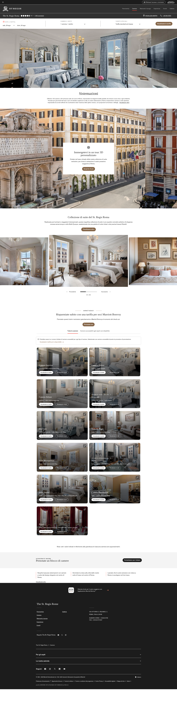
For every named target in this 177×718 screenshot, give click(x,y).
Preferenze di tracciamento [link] (43, 681)
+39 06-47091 (167, 15)
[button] (153, 2)
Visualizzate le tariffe (46, 372)
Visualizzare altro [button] (124, 102)
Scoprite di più (88, 169)
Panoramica (125, 8)
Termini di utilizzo (68, 681)
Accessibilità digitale (110, 681)
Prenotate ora (88, 324)
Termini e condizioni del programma (84, 681)
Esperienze (157, 8)
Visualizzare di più (62, 372)
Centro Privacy (99, 681)
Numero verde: (98, 618)
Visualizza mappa (151, 15)
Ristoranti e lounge (145, 8)
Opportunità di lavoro (57, 681)
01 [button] (87, 295)
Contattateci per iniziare (132, 560)
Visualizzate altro (41, 582)
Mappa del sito (121, 681)
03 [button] (90, 295)
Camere (134, 8)
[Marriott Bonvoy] (170, 2)
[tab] (72, 331)
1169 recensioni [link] (39, 15)
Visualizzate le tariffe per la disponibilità (50, 342)
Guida (128, 681)
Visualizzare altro (88, 229)
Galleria (172, 8)
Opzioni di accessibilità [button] (100, 394)
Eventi (165, 8)
